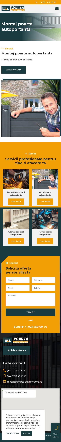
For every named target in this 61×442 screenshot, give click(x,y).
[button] (57, 8)
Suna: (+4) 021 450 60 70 (30, 326)
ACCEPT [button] (26, 433)
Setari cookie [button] (12, 433)
